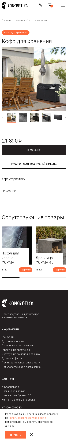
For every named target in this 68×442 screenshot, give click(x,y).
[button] (64, 118)
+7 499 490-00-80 (11, 407)
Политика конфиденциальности (21, 362)
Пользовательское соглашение (21, 366)
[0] (49, 5)
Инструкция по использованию (21, 354)
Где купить (8, 337)
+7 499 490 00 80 (41, 5)
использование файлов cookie (27, 417)
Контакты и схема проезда (18, 399)
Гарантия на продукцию (16, 349)
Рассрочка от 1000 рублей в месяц (34, 164)
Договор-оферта (12, 358)
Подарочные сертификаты (18, 345)
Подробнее (26, 270)
